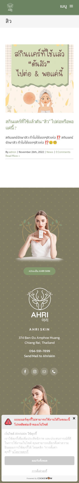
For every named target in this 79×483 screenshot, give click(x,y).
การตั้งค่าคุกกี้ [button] (39, 470)
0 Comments (63, 152)
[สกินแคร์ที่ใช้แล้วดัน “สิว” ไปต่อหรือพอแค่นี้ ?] (39, 78)
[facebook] (25, 371)
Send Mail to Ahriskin (39, 355)
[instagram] (35, 371)
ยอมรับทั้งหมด (39, 460)
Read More (12, 156)
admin (12, 152)
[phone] (54, 371)
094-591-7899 (39, 350)
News (49, 152)
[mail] (44, 371)
